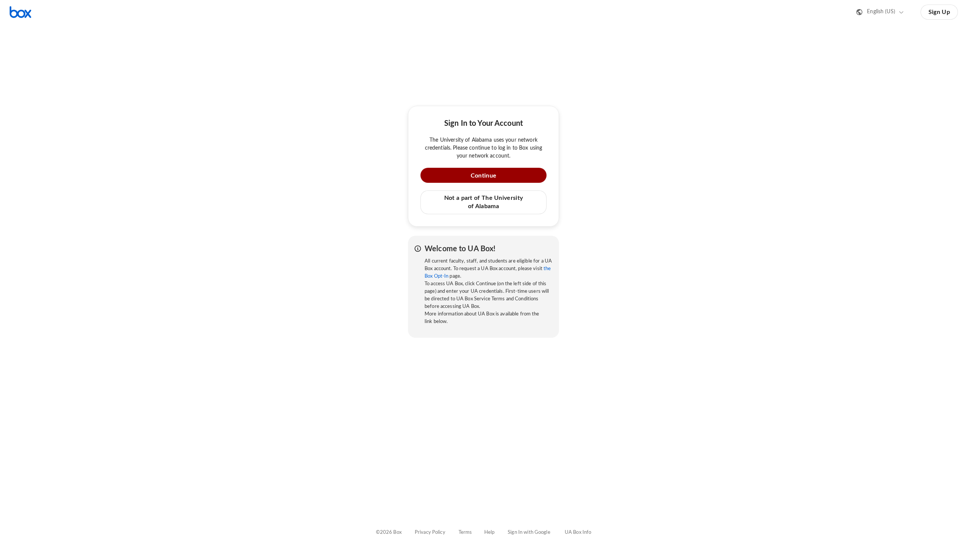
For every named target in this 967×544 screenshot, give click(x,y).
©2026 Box (389, 532)
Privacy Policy (430, 532)
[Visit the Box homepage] (20, 12)
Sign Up (939, 12)
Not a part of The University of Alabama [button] (483, 202)
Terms (465, 532)
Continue (483, 176)
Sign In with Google (529, 532)
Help (489, 532)
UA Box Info (578, 532)
